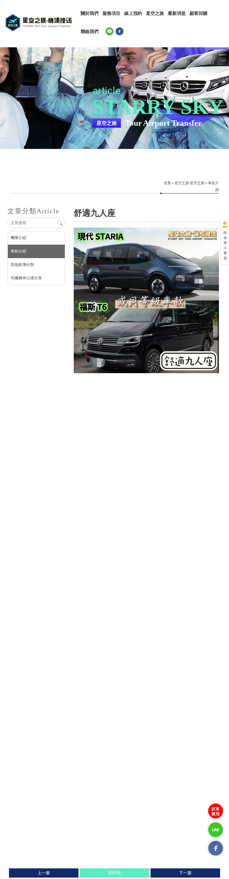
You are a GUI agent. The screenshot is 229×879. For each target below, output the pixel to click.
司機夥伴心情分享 (26, 278)
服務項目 (111, 13)
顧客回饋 (198, 13)
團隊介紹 (18, 237)
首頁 (167, 183)
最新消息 (177, 13)
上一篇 (43, 872)
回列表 (114, 872)
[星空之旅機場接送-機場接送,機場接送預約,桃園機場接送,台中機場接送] (39, 22)
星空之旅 (155, 13)
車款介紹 (18, 251)
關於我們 (90, 13)
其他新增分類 (22, 264)
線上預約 (133, 13)
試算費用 (215, 811)
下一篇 (185, 872)
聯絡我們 (90, 31)
